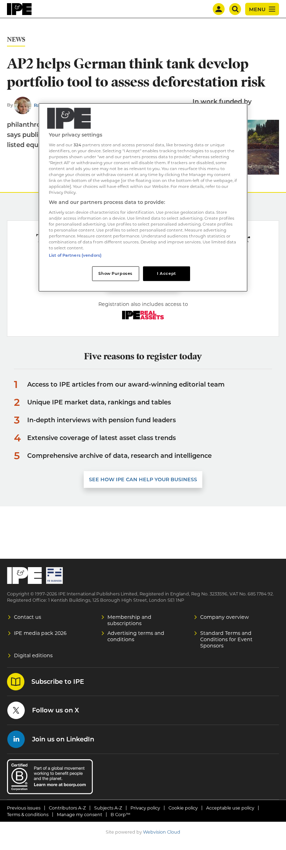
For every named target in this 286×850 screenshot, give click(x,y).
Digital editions (33, 655)
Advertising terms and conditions (135, 636)
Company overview (224, 617)
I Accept (166, 273)
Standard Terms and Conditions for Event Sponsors (226, 639)
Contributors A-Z (67, 808)
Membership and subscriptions (129, 620)
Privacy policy (145, 808)
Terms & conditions (27, 814)
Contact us (27, 617)
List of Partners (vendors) (75, 255)
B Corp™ (120, 814)
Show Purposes (115, 273)
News (16, 39)
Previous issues (23, 808)
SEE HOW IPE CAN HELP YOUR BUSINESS (143, 479)
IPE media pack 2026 (40, 633)
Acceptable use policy (230, 808)
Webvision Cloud (161, 832)
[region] (143, 197)
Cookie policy (183, 808)
